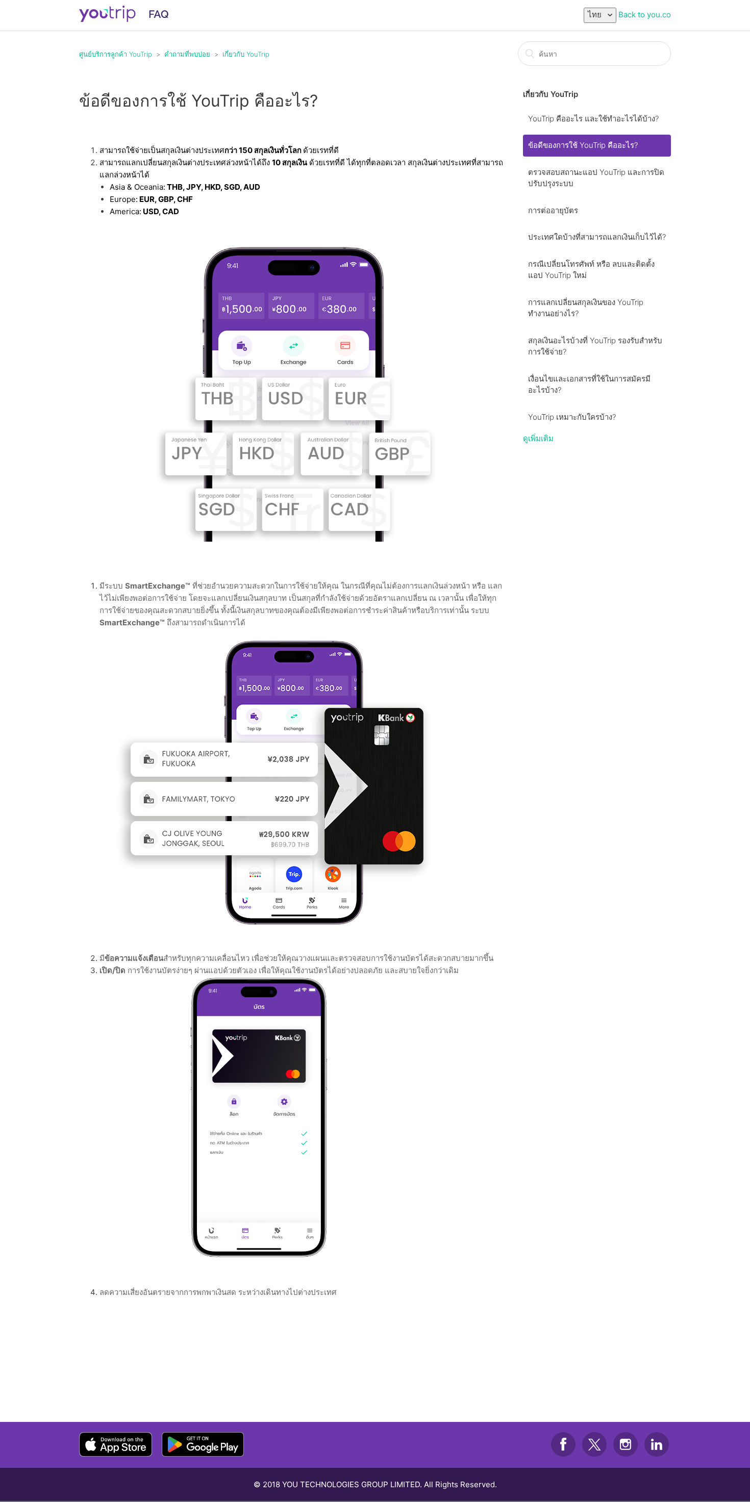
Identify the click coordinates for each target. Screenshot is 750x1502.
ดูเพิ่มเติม (538, 438)
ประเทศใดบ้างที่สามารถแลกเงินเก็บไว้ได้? (597, 237)
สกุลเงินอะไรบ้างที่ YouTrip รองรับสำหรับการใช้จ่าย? (595, 346)
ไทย (596, 14)
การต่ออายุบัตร (553, 210)
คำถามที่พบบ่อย (187, 54)
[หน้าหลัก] (124, 19)
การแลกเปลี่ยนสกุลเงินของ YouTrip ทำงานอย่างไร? (585, 308)
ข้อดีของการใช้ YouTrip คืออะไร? (583, 145)
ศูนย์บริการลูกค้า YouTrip (115, 54)
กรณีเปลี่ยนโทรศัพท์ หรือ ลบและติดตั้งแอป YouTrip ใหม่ (591, 270)
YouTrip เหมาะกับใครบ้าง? (572, 417)
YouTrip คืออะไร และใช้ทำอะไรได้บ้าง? (593, 118)
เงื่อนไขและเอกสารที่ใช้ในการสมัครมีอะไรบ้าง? (589, 384)
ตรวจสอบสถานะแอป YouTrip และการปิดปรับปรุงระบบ (596, 178)
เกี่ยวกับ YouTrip (245, 54)
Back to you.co (644, 14)
